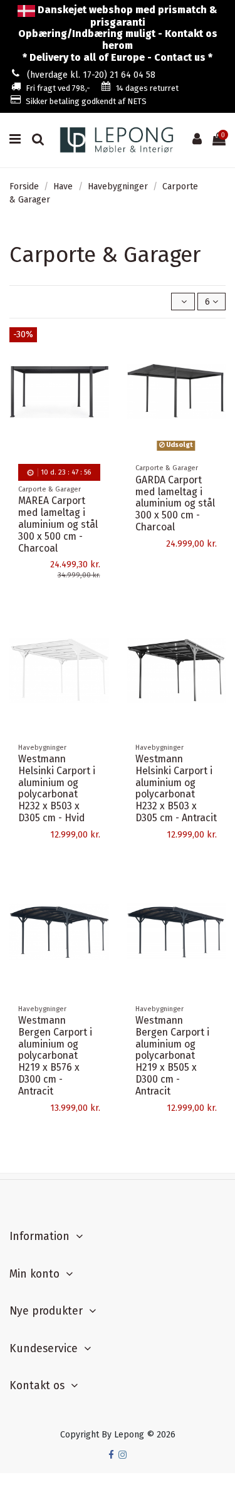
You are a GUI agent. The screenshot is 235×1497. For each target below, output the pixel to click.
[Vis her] (99, 389)
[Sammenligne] (99, 367)
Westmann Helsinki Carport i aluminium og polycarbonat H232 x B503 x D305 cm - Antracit (176, 788)
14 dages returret (147, 88)
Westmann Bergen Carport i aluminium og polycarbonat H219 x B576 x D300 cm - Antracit (55, 1055)
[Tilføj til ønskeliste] (99, 345)
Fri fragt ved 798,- (58, 88)
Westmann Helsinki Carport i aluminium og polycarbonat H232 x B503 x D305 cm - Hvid (56, 788)
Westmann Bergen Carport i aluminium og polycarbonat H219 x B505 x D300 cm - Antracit (172, 1055)
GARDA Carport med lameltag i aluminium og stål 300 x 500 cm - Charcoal (175, 503)
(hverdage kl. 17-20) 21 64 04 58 (91, 75)
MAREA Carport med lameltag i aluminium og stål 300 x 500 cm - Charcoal (58, 524)
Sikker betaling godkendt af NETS (86, 101)
